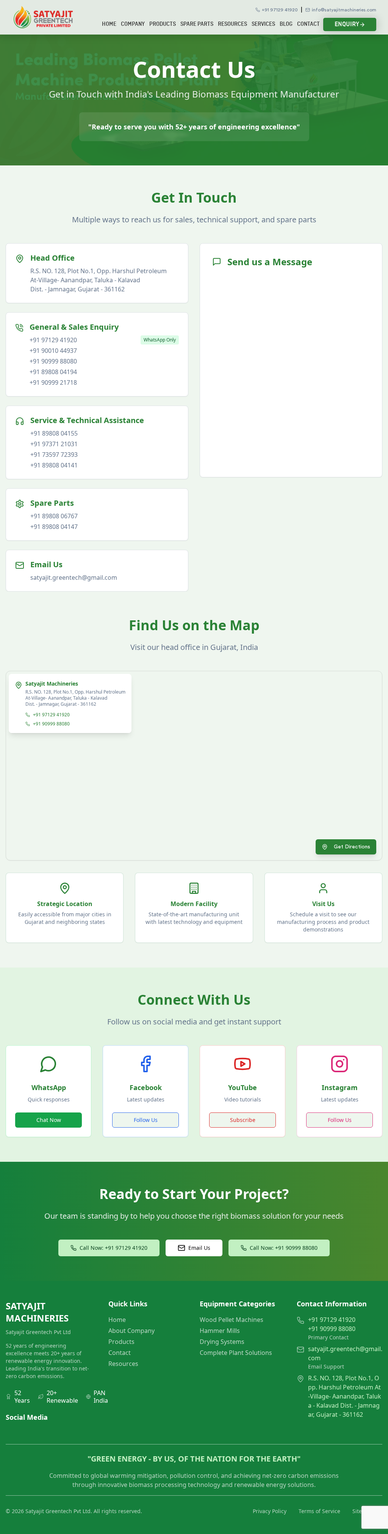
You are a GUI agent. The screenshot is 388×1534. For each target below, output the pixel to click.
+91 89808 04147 (54, 526)
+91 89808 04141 (54, 465)
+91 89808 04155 (54, 433)
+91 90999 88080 (53, 361)
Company (133, 24)
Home (109, 24)
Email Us (199, 1247)
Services (263, 24)
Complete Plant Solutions (236, 1352)
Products (162, 24)
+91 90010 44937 (53, 350)
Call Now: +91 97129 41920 (113, 1247)
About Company (131, 1330)
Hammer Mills (220, 1330)
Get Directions (352, 847)
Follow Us (146, 1119)
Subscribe (242, 1119)
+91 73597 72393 (54, 454)
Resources (232, 24)
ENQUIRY (347, 24)
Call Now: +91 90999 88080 (284, 1247)
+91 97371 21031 (54, 444)
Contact (308, 24)
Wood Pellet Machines (231, 1319)
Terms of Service (319, 1511)
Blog (286, 24)
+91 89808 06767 (54, 516)
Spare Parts (196, 24)
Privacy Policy (269, 1511)
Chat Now (48, 1119)
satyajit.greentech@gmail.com (73, 577)
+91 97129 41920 (280, 10)
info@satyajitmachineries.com (344, 10)
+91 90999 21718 (53, 382)
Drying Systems (222, 1341)
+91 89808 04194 (53, 372)
